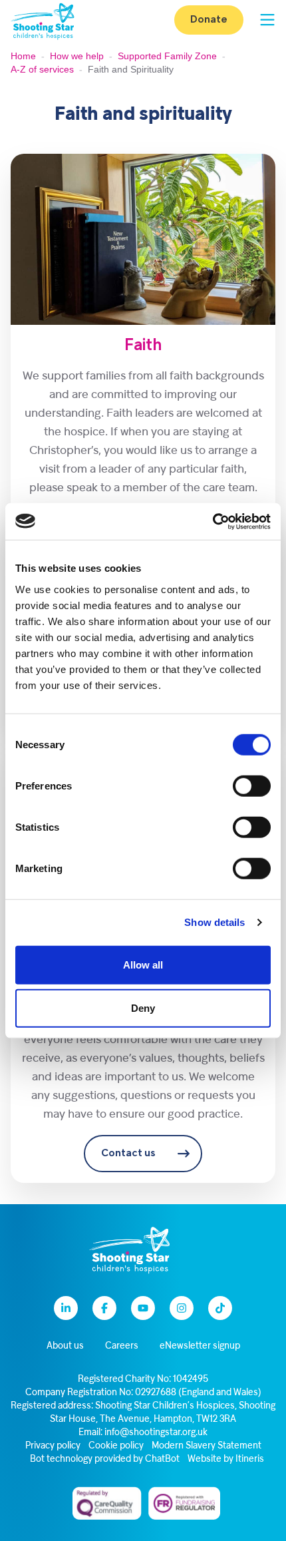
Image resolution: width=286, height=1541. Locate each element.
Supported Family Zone (167, 56)
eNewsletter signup (200, 1346)
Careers (121, 1346)
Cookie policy (116, 1446)
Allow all (143, 964)
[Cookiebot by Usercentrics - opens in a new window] (212, 521)
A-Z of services (42, 69)
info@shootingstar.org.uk (156, 1433)
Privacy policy (52, 1446)
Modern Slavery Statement (206, 1446)
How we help (77, 56)
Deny (143, 1008)
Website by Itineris (226, 1459)
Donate (208, 20)
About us (65, 1346)
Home (23, 56)
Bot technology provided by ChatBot (105, 1459)
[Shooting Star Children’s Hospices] (42, 20)
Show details (214, 922)
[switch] (252, 785)
